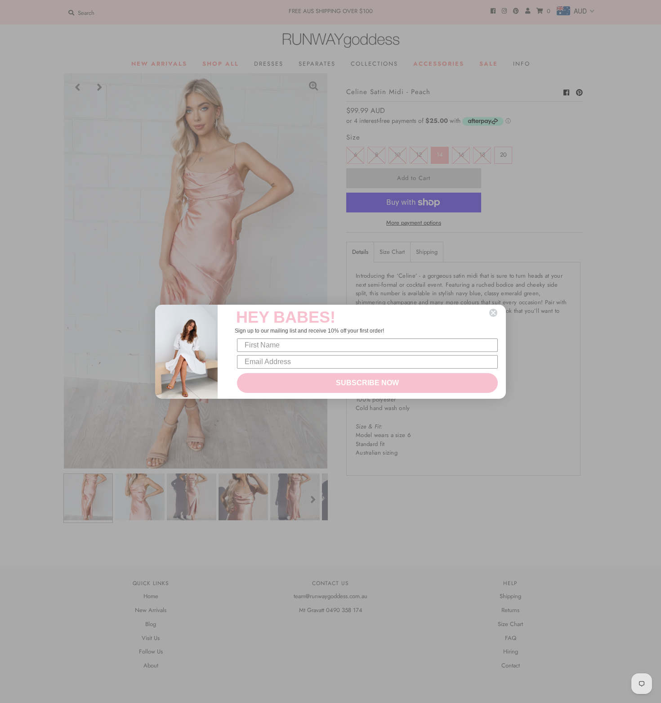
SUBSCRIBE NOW (367, 383)
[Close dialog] (493, 312)
